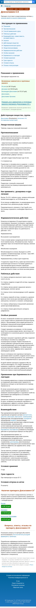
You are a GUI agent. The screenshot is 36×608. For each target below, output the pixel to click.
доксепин (4, 416)
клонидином (27, 418)
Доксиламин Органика (8, 96)
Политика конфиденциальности (18, 577)
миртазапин (18, 416)
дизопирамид (14, 442)
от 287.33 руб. (6, 506)
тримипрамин (27, 416)
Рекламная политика (18, 585)
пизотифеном (13, 429)
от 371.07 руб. (6, 519)
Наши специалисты (18, 583)
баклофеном (5, 429)
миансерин (10, 416)
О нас (18, 581)
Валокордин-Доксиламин (9, 91)
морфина (13, 420)
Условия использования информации (18, 575)
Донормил (5, 89)
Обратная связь (18, 587)
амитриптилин (27, 415)
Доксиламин (5, 94)
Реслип (4, 86)
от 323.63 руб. (6, 513)
